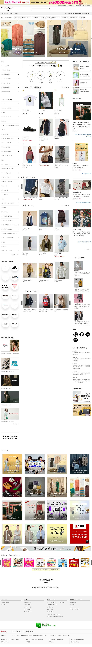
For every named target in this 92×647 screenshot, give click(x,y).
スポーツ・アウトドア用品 (8, 238)
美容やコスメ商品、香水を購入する (34, 639)
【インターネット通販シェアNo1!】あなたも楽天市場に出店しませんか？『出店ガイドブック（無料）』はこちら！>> (41, 635)
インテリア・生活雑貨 (7, 229)
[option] (23, 38)
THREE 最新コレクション (39, 17)
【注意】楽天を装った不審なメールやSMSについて (45, 569)
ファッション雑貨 (6, 147)
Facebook (72, 604)
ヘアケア (4, 207)
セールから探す (5, 65)
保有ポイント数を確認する (77, 639)
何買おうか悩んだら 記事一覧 (83, 202)
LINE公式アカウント (74, 609)
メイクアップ (5, 194)
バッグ (3, 129)
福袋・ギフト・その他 (7, 251)
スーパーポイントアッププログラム (55, 602)
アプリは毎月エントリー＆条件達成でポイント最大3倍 (77, 13)
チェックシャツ (73, 17)
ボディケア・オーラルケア (8, 203)
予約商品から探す (6, 87)
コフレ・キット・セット (7, 220)
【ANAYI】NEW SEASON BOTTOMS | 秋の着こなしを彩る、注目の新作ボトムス (82, 306)
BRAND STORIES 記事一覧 (84, 242)
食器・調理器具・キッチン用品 (9, 225)
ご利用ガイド (50, 607)
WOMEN (5, 13)
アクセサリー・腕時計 (7, 151)
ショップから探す (6, 74)
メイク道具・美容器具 (7, 216)
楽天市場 (87, 5)
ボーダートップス (26, 17)
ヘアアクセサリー (6, 164)
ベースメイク (5, 190)
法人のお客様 (50, 612)
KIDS (16, 13)
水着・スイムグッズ (6, 177)
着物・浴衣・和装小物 (7, 181)
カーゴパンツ (65, 17)
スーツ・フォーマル (6, 173)
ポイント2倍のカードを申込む (56, 639)
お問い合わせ (50, 609)
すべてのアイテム (6, 91)
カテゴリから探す (6, 83)
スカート (4, 121)
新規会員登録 (73, 602)
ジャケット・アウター (7, 108)
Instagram (72, 606)
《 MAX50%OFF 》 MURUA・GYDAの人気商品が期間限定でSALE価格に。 (82, 273)
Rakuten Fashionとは (52, 604)
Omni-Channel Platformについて (55, 616)
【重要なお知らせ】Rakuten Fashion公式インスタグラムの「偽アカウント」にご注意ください (82, 381)
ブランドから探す (6, 70)
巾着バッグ (82, 17)
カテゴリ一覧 (15, 254)
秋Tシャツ (17, 17)
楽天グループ (79, 5)
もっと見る (16, 424)
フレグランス (5, 212)
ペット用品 (4, 246)
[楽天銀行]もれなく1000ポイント (66, 5)
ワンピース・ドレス (6, 117)
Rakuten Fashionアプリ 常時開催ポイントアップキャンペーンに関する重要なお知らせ (81, 366)
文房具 (3, 242)
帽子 (3, 160)
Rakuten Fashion (15, 9)
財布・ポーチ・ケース (7, 155)
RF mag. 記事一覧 (86, 174)
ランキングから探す (6, 78)
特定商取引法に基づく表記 (53, 614)
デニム (48, 17)
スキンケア (4, 186)
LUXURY (3, 604)
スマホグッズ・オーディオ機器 (9, 233)
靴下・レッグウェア (6, 142)
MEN (11, 13)
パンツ (3, 112)
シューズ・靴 (5, 134)
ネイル (3, 199)
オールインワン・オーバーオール (10, 125)
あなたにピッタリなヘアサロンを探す (10, 639)
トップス (4, 104)
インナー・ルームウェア (7, 138)
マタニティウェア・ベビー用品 (9, 168)
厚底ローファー (56, 17)
